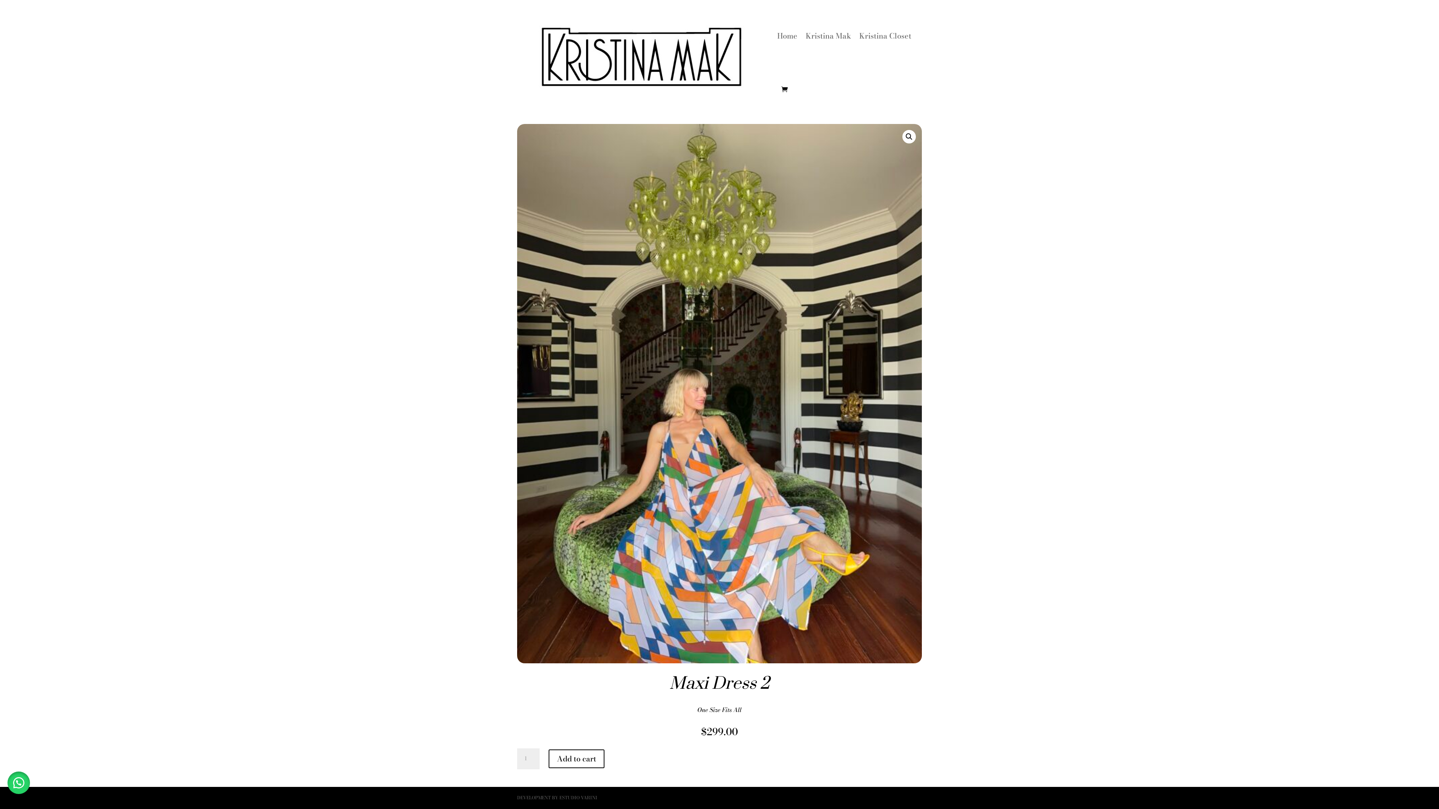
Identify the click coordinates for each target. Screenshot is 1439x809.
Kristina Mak (828, 36)
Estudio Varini (578, 797)
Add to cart (576, 758)
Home (787, 36)
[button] (909, 136)
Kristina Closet (885, 36)
